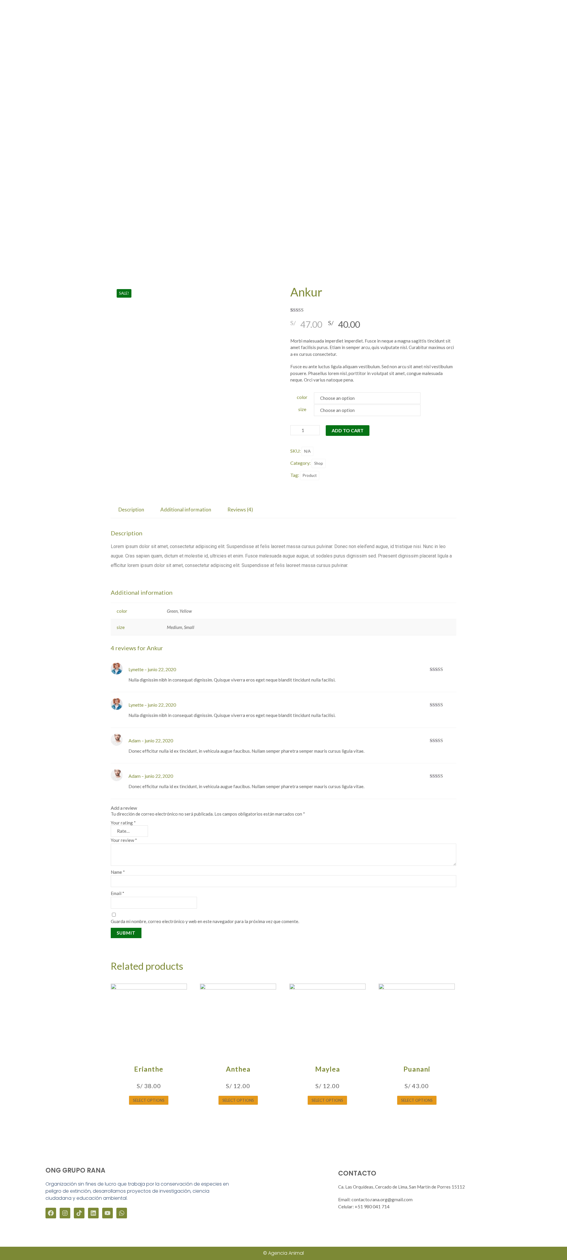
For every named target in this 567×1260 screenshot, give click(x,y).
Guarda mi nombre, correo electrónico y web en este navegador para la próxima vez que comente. (205, 921)
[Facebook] (50, 1213)
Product (310, 475)
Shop (318, 463)
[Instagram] (65, 1213)
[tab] (131, 509)
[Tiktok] (79, 1213)
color (302, 397)
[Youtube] (107, 1213)
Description (131, 509)
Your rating (123, 822)
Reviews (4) (240, 509)
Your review (124, 840)
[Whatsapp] (121, 1213)
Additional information (185, 509)
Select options (148, 1100)
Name (118, 872)
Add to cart (348, 430)
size (302, 409)
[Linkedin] (93, 1213)
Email (117, 893)
